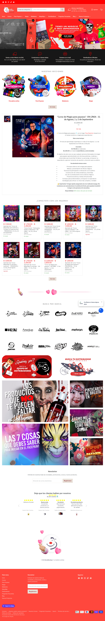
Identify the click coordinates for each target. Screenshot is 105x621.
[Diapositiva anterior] (4, 34)
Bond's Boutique (7, 234)
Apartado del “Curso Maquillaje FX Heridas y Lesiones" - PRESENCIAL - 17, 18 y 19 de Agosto (11, 265)
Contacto (4, 611)
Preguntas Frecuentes (64, 16)
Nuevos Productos (84, 16)
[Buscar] (62, 10)
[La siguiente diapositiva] (100, 34)
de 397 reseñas (51, 496)
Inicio (3, 16)
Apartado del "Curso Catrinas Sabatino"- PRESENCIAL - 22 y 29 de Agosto (92, 228)
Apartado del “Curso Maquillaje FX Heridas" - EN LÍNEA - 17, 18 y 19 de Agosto (32, 267)
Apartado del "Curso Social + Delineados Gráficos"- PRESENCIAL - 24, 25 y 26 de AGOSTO (52, 228)
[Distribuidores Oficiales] (90, 57)
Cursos (9, 16)
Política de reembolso (18, 613)
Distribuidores (52, 16)
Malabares (34, 16)
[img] (52, 495)
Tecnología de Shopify (7, 616)
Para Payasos (18, 16)
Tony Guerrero (89, 133)
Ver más (78, 129)
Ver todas (52, 107)
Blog (74, 16)
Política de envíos (6, 613)
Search (54, 611)
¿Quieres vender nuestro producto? (18, 611)
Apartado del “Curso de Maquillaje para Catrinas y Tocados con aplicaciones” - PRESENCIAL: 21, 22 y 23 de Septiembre (11, 229)
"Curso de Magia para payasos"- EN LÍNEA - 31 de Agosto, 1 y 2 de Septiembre (78, 118)
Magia (26, 16)
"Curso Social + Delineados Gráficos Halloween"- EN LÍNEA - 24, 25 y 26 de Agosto (32, 230)
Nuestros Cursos (33, 611)
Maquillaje (42, 16)
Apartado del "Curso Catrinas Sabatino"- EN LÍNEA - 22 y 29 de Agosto (72, 229)
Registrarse (67, 481)
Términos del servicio (63, 611)
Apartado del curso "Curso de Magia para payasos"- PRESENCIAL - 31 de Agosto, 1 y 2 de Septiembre (72, 266)
